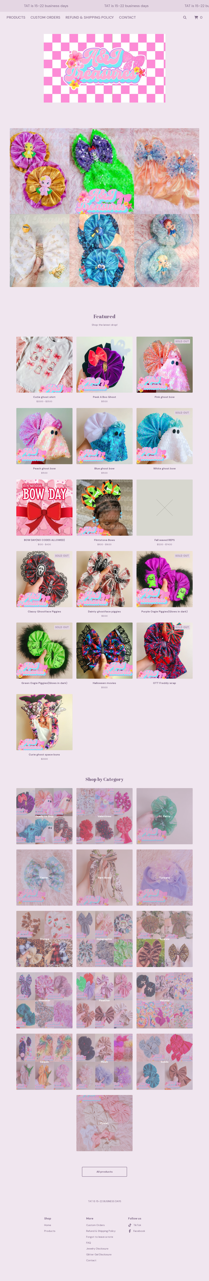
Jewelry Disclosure (97, 1248)
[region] (104, 6)
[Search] (185, 17)
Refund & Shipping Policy (89, 17)
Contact (127, 17)
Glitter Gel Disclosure (99, 1254)
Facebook (139, 1231)
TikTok (137, 1225)
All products (104, 1171)
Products (16, 17)
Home (47, 1225)
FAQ (88, 1242)
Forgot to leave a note (99, 1237)
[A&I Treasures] (104, 68)
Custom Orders (45, 17)
